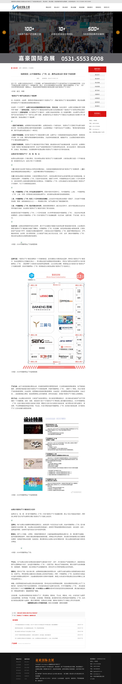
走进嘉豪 (18, 664)
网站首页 (48, 7)
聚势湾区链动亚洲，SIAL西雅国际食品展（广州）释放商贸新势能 (29, 628)
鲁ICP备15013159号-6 (45, 678)
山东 (54, 673)
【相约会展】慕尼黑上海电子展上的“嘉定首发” (27, 613)
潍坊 (56, 673)
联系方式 (106, 7)
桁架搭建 (81, 7)
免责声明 (67, 678)
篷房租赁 (97, 102)
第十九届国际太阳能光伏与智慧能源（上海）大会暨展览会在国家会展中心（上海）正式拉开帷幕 (36, 638)
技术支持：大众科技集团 (58, 678)
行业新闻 (31, 68)
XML (25, 679)
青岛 (46, 673)
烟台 (61, 673)
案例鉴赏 (18, 670)
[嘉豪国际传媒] (44, 660)
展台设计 (57, 7)
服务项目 (18, 667)
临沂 (51, 673)
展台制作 (65, 7)
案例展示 (90, 7)
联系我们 (18, 679)
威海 (59, 673)
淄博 (49, 673)
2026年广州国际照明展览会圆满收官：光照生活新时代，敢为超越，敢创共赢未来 (33, 635)
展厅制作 (97, 90)
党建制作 (97, 94)
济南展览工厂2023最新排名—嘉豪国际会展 (26, 615)
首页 (20, 68)
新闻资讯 (98, 7)
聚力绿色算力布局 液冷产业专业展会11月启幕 (25, 631)
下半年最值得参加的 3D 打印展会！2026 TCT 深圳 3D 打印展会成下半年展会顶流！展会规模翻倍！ (37, 624)
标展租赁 (97, 98)
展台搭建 (73, 7)
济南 (44, 673)
